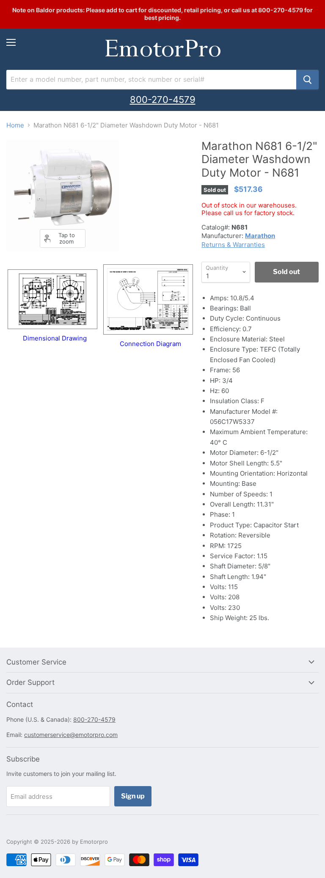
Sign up (133, 796)
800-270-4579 (163, 99)
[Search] (307, 79)
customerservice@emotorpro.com (71, 734)
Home (15, 125)
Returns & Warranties (233, 245)
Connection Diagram (150, 344)
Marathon (260, 236)
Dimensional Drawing (55, 338)
